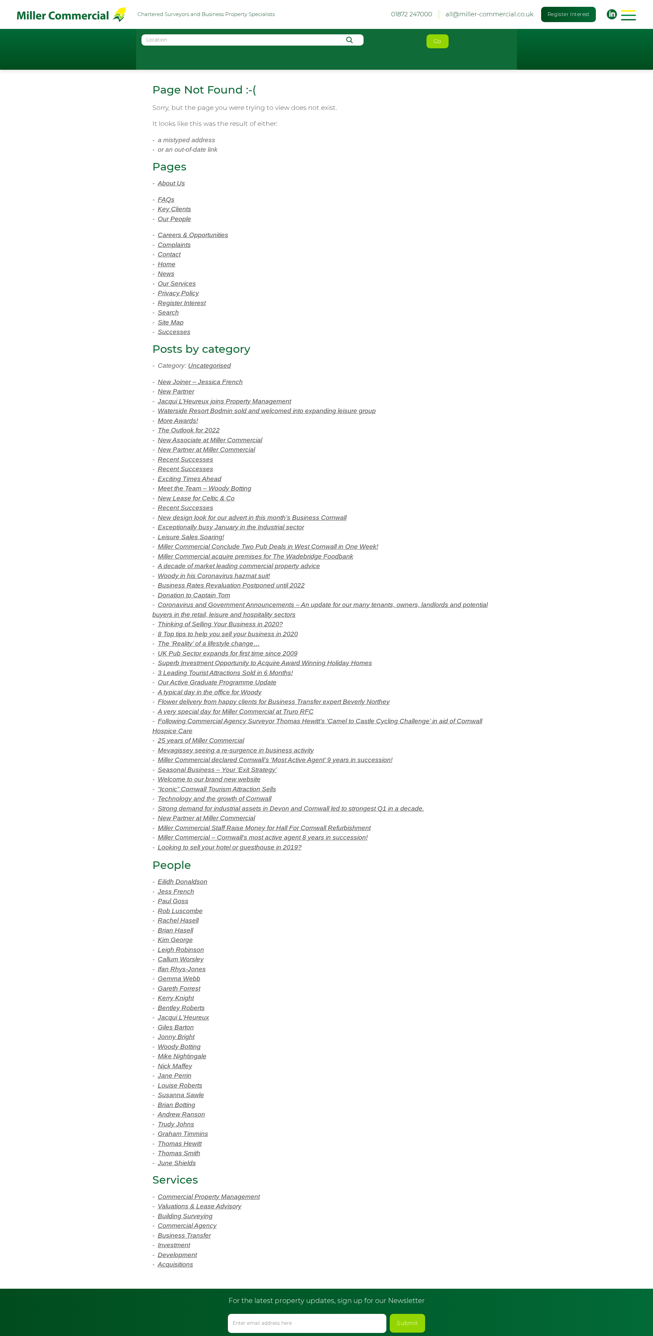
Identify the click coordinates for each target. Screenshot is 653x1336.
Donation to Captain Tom (194, 595)
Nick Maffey (175, 1066)
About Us (171, 183)
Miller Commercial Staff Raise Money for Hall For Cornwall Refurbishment (264, 827)
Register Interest (569, 14)
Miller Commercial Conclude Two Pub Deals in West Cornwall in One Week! (268, 546)
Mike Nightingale (182, 1056)
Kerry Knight (176, 998)
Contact (169, 254)
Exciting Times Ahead (189, 478)
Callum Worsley (181, 959)
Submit (407, 1323)
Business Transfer (184, 1235)
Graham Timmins (183, 1133)
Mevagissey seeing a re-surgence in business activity (236, 750)
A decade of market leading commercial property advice (239, 566)
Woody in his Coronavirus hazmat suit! (214, 575)
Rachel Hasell (178, 920)
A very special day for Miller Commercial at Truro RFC (236, 711)
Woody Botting (179, 1046)
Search (168, 312)
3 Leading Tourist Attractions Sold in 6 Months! (225, 672)
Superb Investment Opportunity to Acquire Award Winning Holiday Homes (265, 662)
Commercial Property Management (209, 1196)
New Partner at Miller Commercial (206, 449)
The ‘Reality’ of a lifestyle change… (209, 643)
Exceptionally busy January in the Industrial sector (231, 527)
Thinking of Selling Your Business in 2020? (220, 624)
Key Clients (174, 209)
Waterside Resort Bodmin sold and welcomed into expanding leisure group (267, 410)
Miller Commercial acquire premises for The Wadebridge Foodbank (255, 556)
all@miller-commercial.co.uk (490, 14)
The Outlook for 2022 (189, 430)
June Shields (177, 1163)
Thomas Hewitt (180, 1143)
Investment (174, 1245)
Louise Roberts (180, 1085)
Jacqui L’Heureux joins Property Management (224, 401)
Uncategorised (215, 365)
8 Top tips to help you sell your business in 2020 (228, 634)
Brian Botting (176, 1104)
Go (437, 41)
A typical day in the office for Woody (210, 692)
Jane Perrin (174, 1075)
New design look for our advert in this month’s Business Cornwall (252, 517)
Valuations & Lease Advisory (199, 1206)
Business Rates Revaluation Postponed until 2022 (231, 585)
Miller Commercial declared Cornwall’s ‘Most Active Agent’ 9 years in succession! (275, 759)
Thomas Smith (179, 1153)
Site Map (171, 322)
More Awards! (178, 420)
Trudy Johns (176, 1124)
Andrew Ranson (181, 1114)
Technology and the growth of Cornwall (214, 798)
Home (166, 264)
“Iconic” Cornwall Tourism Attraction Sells (217, 789)
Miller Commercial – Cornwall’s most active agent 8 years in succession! (263, 837)
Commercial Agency (187, 1225)
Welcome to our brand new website (209, 779)
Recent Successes (185, 459)
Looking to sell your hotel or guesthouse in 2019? (230, 847)
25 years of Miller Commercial (201, 740)
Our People (174, 218)
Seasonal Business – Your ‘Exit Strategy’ (217, 769)
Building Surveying (185, 1216)
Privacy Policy (178, 293)
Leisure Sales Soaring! (191, 537)
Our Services (177, 283)
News (166, 273)
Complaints (174, 244)
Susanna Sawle (181, 1095)
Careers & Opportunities (193, 234)
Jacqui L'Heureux (183, 1017)
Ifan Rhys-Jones (182, 969)
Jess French (176, 891)
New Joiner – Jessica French (200, 381)
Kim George (175, 939)
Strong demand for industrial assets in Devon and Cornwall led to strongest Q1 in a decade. (291, 808)
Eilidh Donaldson (182, 881)
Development (177, 1254)
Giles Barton (176, 1027)
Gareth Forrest (179, 988)
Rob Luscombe (180, 910)
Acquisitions (175, 1264)
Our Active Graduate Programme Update (217, 682)
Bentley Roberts (181, 1007)
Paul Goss (173, 901)
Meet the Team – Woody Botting (204, 488)
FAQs (166, 199)
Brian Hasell (175, 930)
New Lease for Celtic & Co (196, 498)
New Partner (176, 391)
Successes (174, 331)
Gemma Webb (179, 978)
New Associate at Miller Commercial (210, 440)
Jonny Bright (176, 1036)
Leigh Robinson (181, 949)
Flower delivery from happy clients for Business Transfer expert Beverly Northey (274, 701)
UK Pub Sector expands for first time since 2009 (228, 653)
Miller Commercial (71, 14)
